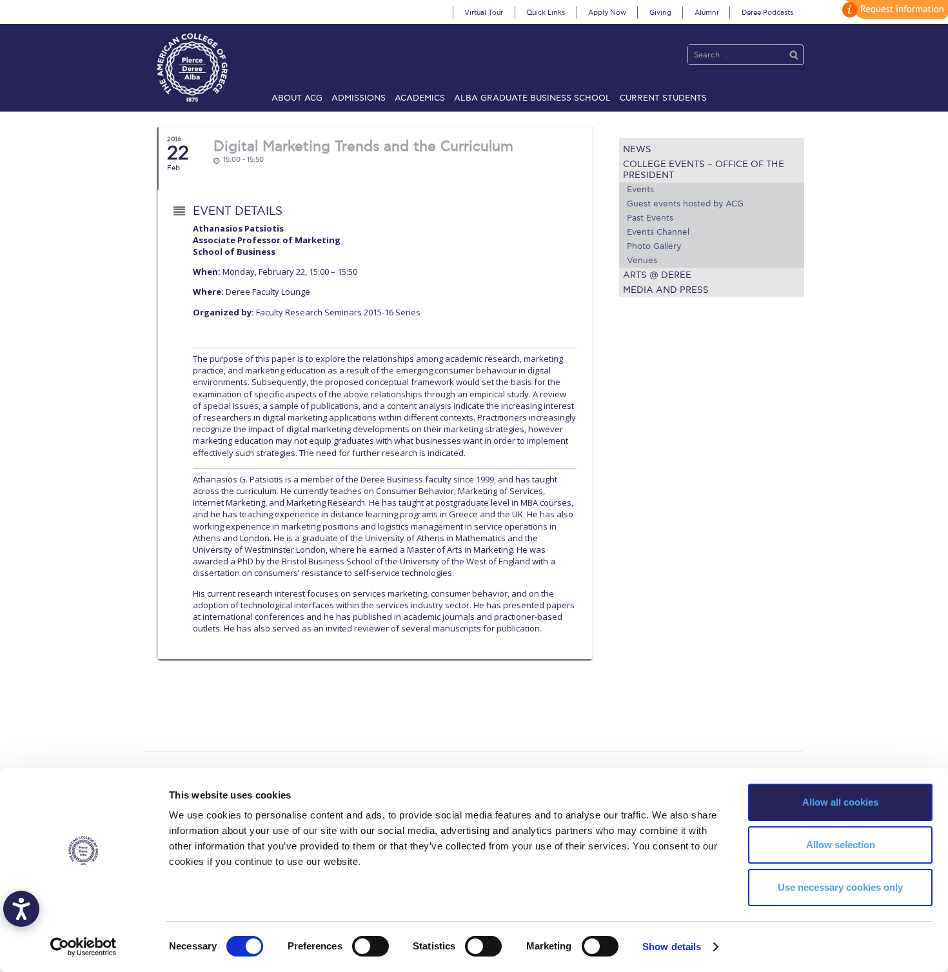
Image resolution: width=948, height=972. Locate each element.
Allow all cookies (840, 802)
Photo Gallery (654, 246)
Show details (671, 946)
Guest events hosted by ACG (685, 204)
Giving (660, 12)
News (637, 149)
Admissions (358, 98)
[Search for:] (732, 54)
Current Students (663, 98)
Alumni (706, 12)
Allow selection (840, 844)
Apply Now (607, 12)
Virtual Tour (483, 12)
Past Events (650, 218)
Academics (420, 98)
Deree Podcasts (767, 12)
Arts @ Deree (657, 275)
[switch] (370, 946)
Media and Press (666, 289)
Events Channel (658, 232)
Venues (642, 260)
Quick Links (545, 12)
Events (640, 189)
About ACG (297, 98)
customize (893, 9)
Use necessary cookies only (840, 887)
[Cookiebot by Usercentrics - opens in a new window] (83, 947)
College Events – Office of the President (703, 170)
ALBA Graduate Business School (532, 98)
